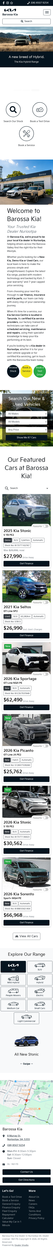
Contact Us (26, 1172)
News (32, 1200)
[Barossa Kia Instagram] (8, 2)
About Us (34, 1197)
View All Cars (28, 936)
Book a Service (26, 369)
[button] (47, 12)
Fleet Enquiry (9, 1211)
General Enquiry (11, 1204)
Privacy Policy (36, 1218)
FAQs (32, 1207)
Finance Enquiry (11, 1207)
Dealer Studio (22, 1245)
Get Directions (27, 1180)
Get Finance (26, 563)
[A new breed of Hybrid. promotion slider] (35, 90)
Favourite (37, 526)
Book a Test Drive (40, 371)
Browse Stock (13, 369)
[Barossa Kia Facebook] (4, 2)
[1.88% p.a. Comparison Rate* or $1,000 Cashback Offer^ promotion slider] (26, 90)
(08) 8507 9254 (39, 2)
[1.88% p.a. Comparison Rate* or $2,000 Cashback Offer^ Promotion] (26, 39)
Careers (33, 1204)
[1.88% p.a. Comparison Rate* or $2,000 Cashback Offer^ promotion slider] (17, 90)
